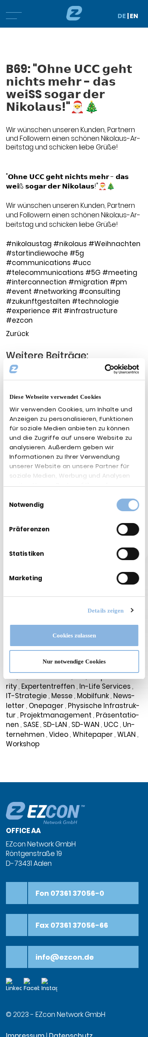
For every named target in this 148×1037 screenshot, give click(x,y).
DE (122, 16)
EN (134, 16)
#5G (93, 272)
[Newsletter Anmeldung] (68, 985)
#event (19, 291)
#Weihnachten (114, 244)
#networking (55, 291)
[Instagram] (50, 985)
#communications (38, 262)
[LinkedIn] (15, 985)
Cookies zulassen (74, 635)
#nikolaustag (29, 244)
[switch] (127, 529)
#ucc (81, 262)
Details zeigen (106, 610)
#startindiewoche (37, 253)
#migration (88, 282)
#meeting (119, 272)
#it (57, 311)
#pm (118, 282)
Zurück (17, 333)
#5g (76, 253)
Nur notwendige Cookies (74, 661)
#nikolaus (70, 244)
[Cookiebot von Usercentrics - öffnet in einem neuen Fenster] (105, 369)
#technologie (95, 301)
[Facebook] (32, 985)
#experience (28, 311)
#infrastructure (91, 311)
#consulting (99, 291)
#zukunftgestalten (38, 301)
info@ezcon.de (65, 957)
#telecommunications (45, 272)
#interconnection (36, 282)
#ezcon (19, 320)
